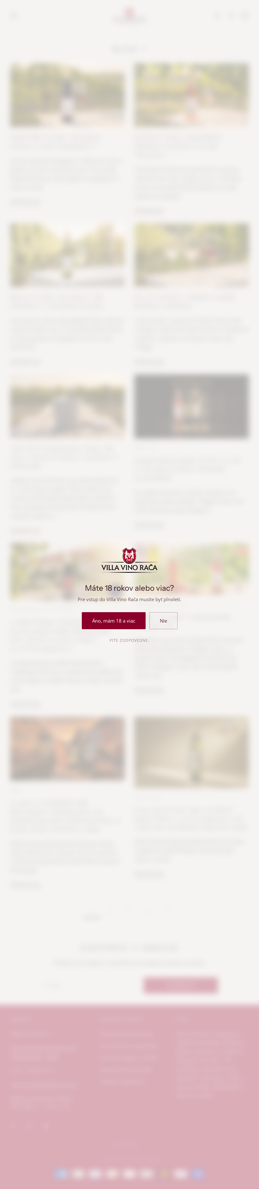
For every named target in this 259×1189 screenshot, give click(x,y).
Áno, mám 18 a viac (113, 621)
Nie (163, 621)
